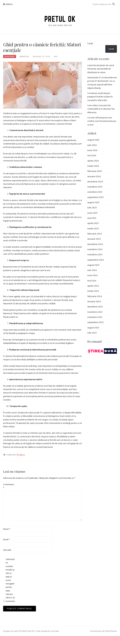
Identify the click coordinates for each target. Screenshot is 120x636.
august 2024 (93, 265)
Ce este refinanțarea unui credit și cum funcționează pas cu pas (101, 121)
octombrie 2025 (94, 191)
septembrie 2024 (95, 259)
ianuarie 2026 (94, 176)
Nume (6, 529)
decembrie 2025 (95, 181)
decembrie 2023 (95, 306)
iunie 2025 (92, 212)
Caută (90, 43)
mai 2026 (91, 155)
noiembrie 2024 (94, 249)
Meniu (9, 4)
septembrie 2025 (95, 197)
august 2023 (93, 327)
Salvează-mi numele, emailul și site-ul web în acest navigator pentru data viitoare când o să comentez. (10, 580)
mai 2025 (91, 218)
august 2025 (93, 202)
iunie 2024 (92, 275)
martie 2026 (93, 165)
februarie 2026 (94, 171)
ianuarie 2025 (94, 238)
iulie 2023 (92, 332)
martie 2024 (93, 291)
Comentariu (8, 486)
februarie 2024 (94, 296)
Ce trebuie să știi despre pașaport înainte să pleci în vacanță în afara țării (100, 97)
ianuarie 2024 (94, 301)
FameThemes (111, 631)
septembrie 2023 (95, 322)
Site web (7, 550)
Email (6, 539)
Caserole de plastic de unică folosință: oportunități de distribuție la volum (100, 69)
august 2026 (93, 139)
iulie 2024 (92, 270)
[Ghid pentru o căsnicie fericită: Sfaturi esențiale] (42, 85)
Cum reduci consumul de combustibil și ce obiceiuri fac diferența (101, 109)
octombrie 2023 (94, 317)
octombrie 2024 (94, 254)
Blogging (10, 56)
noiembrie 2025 (94, 186)
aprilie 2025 (93, 223)
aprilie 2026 (93, 160)
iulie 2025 (92, 207)
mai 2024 (91, 280)
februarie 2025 (94, 233)
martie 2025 (93, 228)
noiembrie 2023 (94, 311)
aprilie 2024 (93, 285)
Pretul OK (60, 19)
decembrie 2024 (95, 244)
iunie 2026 (92, 150)
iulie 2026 (92, 145)
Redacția (24, 56)
